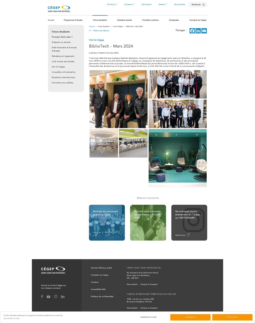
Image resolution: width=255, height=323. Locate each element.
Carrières (128, 6)
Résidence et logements (63, 56)
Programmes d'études (73, 20)
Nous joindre (179, 5)
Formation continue (150, 20)
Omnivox (111, 6)
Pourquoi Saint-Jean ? (62, 37)
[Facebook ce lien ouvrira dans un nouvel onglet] (192, 30)
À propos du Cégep (197, 20)
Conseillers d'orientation (63, 72)
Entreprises (174, 20)
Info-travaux (147, 5)
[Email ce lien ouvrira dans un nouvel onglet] (204, 30)
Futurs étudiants (100, 20)
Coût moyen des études (63, 62)
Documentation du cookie (11, 318)
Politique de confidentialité (102, 297)
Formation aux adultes (62, 83)
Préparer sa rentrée (61, 42)
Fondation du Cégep (100, 275)
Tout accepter (232, 317)
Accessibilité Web (98, 289)
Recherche (196, 5)
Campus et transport (149, 284)
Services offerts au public (101, 268)
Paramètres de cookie (148, 317)
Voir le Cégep (58, 67)
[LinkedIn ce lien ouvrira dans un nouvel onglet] (198, 30)
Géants (162, 6)
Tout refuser (190, 317)
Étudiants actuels (124, 20)
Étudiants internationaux (63, 78)
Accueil (51, 20)
